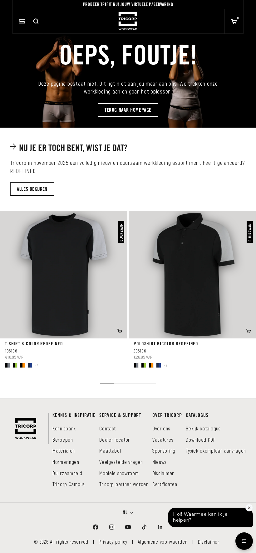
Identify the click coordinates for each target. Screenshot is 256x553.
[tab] (69, 148)
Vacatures (162, 440)
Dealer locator (114, 440)
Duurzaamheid (67, 473)
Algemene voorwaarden (162, 542)
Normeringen (65, 462)
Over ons (161, 428)
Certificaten (164, 484)
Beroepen (62, 440)
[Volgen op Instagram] (112, 527)
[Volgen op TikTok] (144, 527)
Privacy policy (113, 542)
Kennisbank (64, 428)
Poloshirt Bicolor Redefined (166, 344)
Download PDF (200, 440)
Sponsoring (163, 451)
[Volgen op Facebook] (95, 527)
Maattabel (110, 451)
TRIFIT (106, 5)
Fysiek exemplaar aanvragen (216, 451)
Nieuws (159, 462)
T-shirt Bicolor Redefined (34, 344)
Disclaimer (163, 473)
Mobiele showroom (119, 473)
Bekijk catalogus (203, 428)
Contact (107, 428)
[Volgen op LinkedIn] (160, 527)
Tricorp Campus (68, 484)
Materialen (63, 451)
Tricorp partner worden (124, 484)
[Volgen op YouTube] (128, 527)
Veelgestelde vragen (121, 462)
